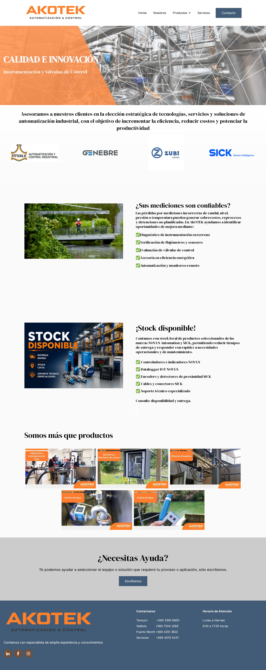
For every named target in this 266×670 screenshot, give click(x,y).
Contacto (229, 13)
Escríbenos (133, 581)
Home (142, 13)
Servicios (203, 13)
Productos (180, 13)
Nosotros (159, 13)
